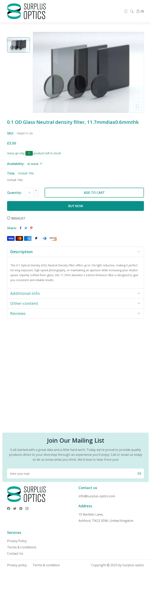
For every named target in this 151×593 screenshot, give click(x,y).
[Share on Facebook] (20, 228)
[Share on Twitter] (25, 228)
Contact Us (15, 553)
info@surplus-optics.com (96, 496)
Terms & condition (46, 565)
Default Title (15, 180)
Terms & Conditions (21, 547)
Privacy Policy (17, 541)
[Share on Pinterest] (31, 228)
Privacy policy (17, 565)
